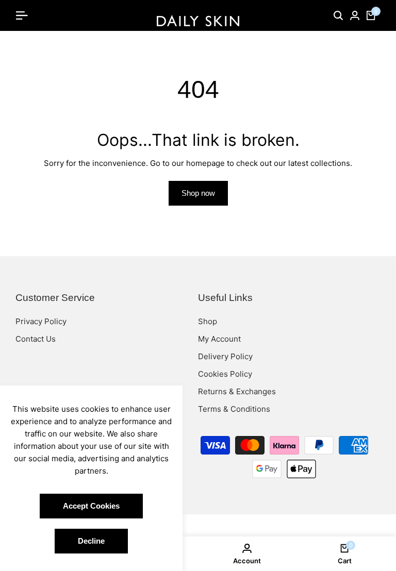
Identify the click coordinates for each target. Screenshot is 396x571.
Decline (91, 540)
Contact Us (35, 339)
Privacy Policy (41, 321)
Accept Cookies (91, 505)
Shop (207, 321)
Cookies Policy (225, 374)
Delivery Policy (225, 356)
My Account (219, 339)
